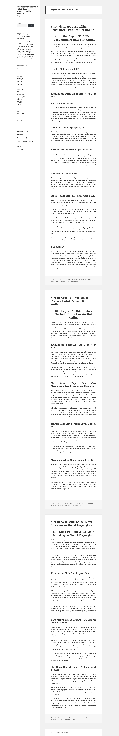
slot (79, 718)
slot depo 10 (84, 718)
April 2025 (19, 104)
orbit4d (19, 146)
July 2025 (19, 99)
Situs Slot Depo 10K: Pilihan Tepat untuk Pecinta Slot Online (72, 28)
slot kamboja (20, 134)
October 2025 (20, 94)
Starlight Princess (21, 128)
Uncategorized (21, 113)
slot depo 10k (64, 555)
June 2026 (19, 81)
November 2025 (21, 93)
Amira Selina (64, 718)
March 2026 (20, 86)
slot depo (75, 279)
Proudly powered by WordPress (59, 732)
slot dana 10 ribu (83, 503)
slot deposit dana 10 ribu (85, 279)
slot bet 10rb (74, 503)
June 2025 (19, 101)
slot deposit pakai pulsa (64, 505)
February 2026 (21, 88)
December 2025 (21, 91)
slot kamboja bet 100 (22, 131)
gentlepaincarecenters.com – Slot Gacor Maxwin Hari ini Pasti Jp (29, 10)
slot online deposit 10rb (62, 281)
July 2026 (19, 79)
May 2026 (19, 83)
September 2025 (21, 96)
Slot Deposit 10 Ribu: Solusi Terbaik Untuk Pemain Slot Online (69, 301)
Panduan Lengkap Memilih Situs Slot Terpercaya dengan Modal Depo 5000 (25, 46)
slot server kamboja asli (23, 138)
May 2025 (19, 103)
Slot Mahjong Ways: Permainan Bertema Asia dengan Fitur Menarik (25, 41)
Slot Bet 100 (20, 149)
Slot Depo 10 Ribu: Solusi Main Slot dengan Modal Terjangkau (71, 523)
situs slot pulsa (74, 718)
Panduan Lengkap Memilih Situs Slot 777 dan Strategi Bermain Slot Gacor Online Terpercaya (25, 56)
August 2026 (20, 78)
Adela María (68, 279)
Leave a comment (75, 281)
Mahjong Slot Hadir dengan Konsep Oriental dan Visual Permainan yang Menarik (24, 51)
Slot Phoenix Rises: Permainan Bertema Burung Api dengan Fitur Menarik (25, 36)
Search (19, 23)
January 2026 (20, 89)
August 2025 (20, 98)
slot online (60, 719)
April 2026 (19, 84)
